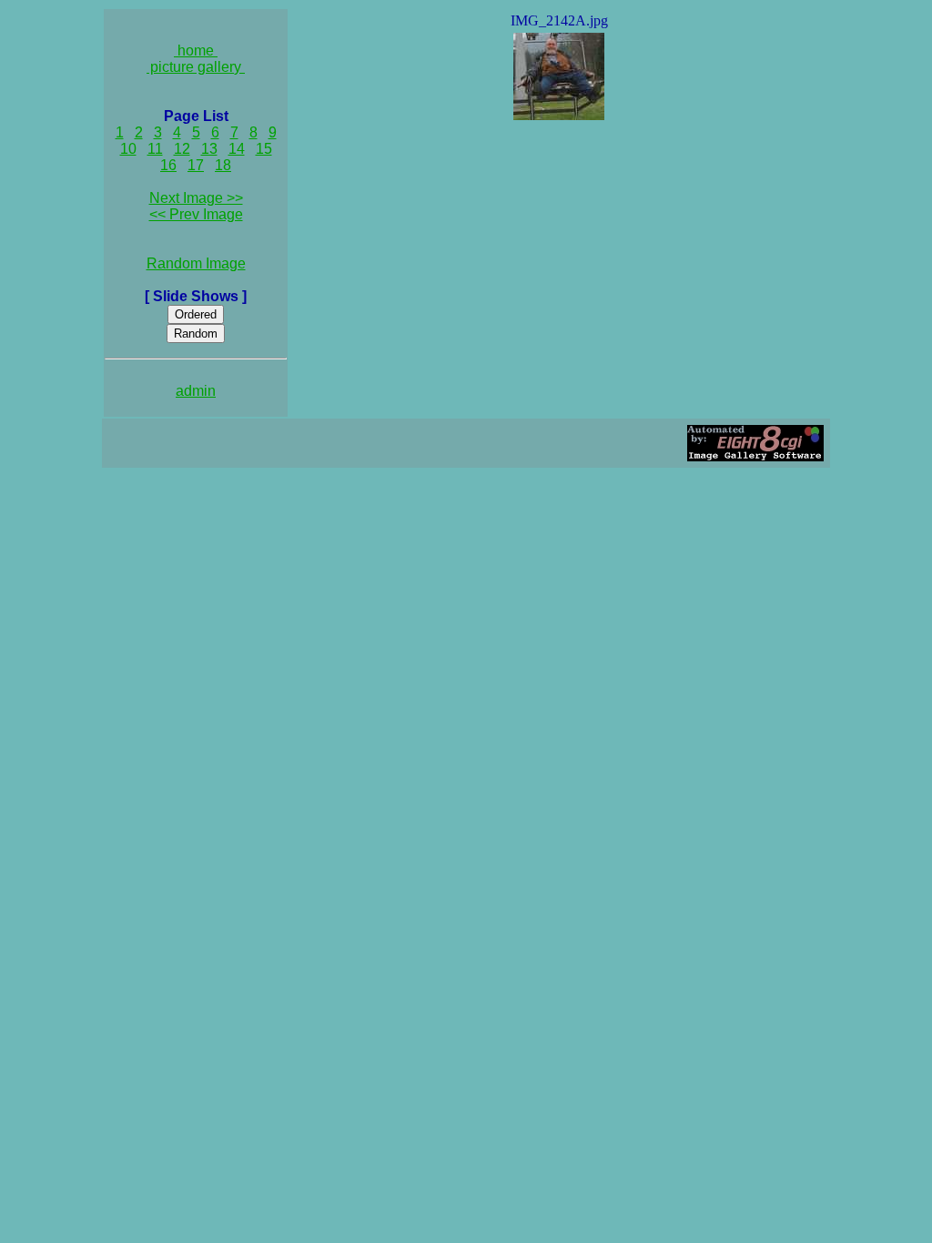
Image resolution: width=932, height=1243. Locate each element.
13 (209, 149)
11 (155, 149)
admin (196, 391)
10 (128, 149)
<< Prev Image (196, 214)
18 (223, 165)
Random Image (196, 263)
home (196, 50)
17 (195, 165)
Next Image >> (196, 198)
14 (236, 149)
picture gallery (196, 67)
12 (182, 149)
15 (264, 149)
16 (168, 165)
